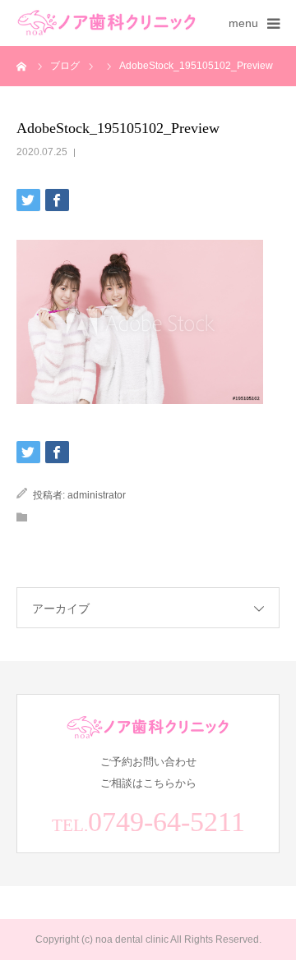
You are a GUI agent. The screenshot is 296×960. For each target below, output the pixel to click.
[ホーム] (22, 65)
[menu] (273, 23)
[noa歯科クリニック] (106, 23)
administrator (96, 495)
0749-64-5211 (166, 821)
